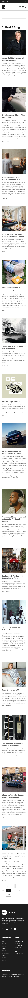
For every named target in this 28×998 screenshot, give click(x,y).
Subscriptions (19, 941)
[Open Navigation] (25, 7)
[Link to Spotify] (16, 929)
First (11, 886)
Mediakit (4, 946)
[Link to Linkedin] (8, 929)
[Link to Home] (6, 7)
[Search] (19, 7)
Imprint (4, 943)
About (3, 941)
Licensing (4, 948)
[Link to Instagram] (12, 929)
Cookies (4, 960)
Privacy (4, 950)
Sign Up (14, 986)
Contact (4, 955)
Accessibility (6, 953)
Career (4, 957)
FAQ (16, 951)
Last (8, 894)
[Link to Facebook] (4, 929)
